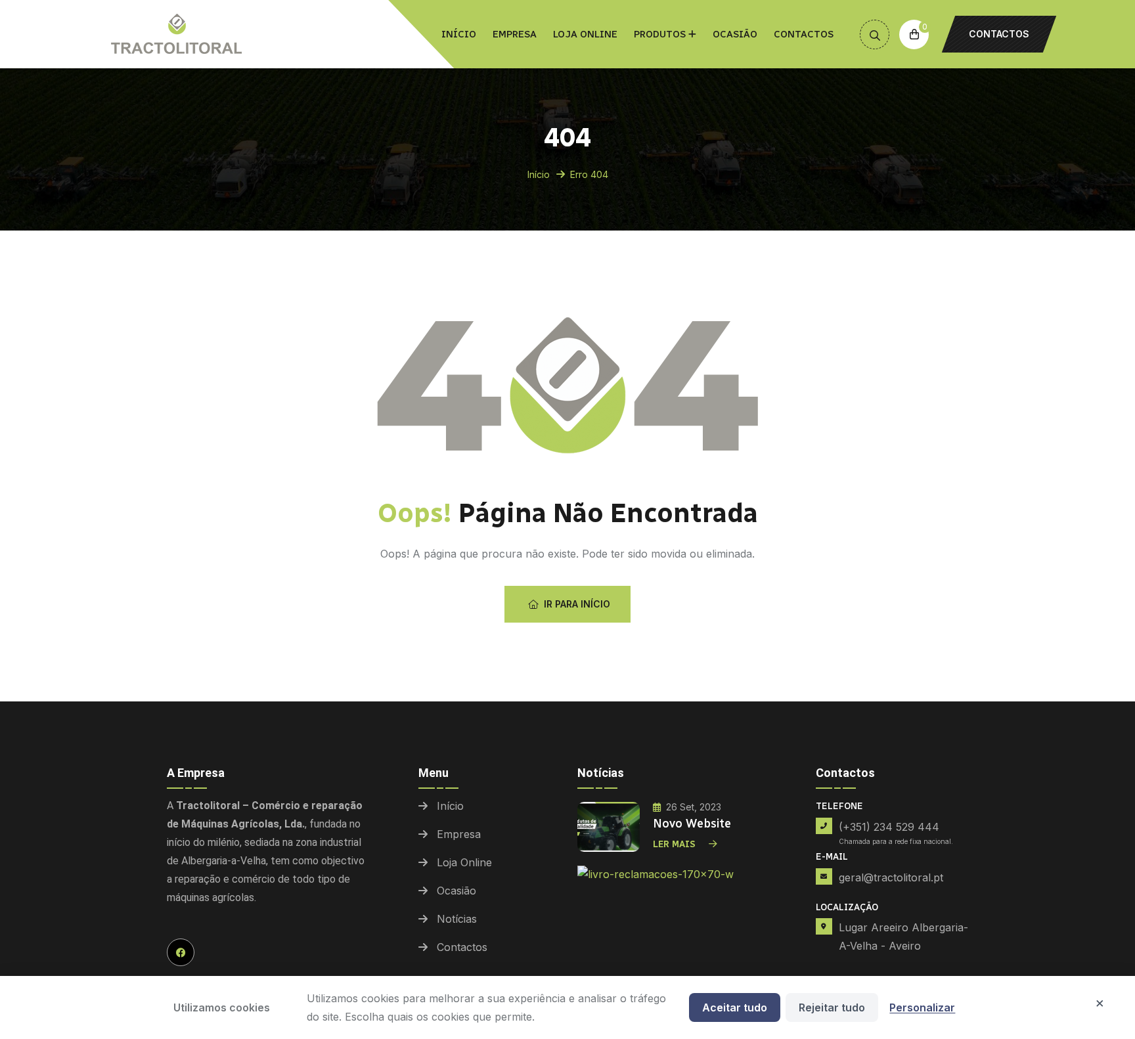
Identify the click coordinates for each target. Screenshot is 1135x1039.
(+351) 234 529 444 (889, 826)
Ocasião (735, 34)
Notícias (457, 918)
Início (458, 34)
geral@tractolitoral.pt (891, 877)
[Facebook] (180, 952)
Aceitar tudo (734, 1007)
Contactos (804, 34)
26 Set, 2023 (693, 806)
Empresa (515, 34)
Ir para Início (577, 603)
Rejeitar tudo (832, 1007)
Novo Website (692, 823)
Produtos (660, 34)
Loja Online (585, 34)
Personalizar (922, 1007)
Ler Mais (674, 844)
